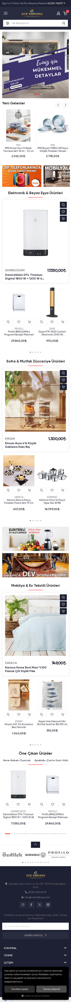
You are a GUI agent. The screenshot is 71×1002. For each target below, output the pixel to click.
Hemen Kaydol (34, 935)
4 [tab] (41, 94)
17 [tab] (50, 833)
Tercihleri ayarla (19, 989)
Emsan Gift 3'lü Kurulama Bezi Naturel (19, 726)
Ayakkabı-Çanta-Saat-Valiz (51, 760)
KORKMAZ (52, 497)
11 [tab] (35, 833)
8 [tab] (27, 833)
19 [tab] (55, 833)
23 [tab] (65, 833)
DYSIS (52, 328)
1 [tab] (29, 94)
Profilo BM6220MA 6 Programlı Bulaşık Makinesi (19, 333)
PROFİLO (19, 328)
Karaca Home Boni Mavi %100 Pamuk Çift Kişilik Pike (26, 669)
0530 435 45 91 (37, 892)
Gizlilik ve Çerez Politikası (37, 996)
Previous (58, 105)
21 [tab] (60, 833)
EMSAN (10, 438)
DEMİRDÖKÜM (15, 270)
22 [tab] (63, 833)
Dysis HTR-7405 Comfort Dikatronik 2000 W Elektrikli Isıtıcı (52, 333)
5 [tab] (40, 352)
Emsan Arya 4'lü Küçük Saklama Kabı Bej (20, 445)
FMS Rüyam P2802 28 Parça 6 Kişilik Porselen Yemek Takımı (53, 150)
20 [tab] (58, 833)
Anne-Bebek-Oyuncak (17, 760)
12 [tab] (37, 833)
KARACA (19, 497)
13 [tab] (40, 833)
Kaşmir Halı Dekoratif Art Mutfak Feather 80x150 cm (52, 723)
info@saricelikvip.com (37, 897)
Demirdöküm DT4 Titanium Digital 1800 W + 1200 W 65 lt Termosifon (24, 276)
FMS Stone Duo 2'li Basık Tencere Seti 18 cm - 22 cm (18, 149)
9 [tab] (30, 833)
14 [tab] (42, 833)
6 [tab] (22, 833)
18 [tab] (53, 833)
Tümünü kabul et (51, 989)
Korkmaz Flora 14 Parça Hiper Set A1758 (52, 501)
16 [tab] (47, 833)
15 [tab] (45, 833)
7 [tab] (24, 833)
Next (65, 105)
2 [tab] (32, 94)
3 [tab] (37, 94)
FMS (18, 145)
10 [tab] (32, 833)
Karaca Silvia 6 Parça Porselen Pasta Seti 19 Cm (18, 501)
